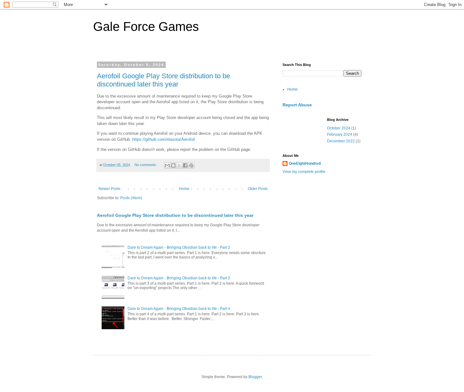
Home (184, 189)
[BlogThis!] (173, 165)
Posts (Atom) (131, 198)
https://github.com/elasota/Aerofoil (163, 139)
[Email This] (167, 165)
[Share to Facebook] (185, 165)
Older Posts (258, 189)
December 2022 (341, 141)
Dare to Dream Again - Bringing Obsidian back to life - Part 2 (179, 247)
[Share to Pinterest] (191, 165)
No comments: (146, 165)
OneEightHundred (305, 163)
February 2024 (339, 134)
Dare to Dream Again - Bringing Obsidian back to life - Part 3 (179, 278)
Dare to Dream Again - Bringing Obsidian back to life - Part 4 (179, 308)
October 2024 (338, 128)
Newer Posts (109, 189)
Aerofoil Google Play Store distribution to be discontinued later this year (163, 80)
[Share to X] (179, 165)
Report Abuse (297, 104)
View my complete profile (304, 171)
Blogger (255, 377)
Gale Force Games (146, 26)
